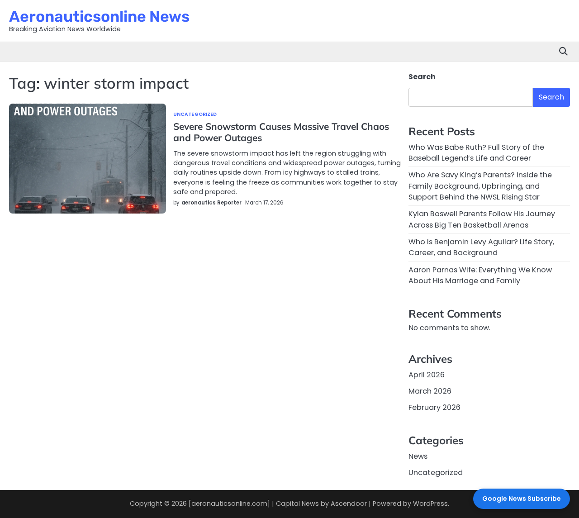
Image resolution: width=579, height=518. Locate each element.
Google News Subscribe (521, 498)
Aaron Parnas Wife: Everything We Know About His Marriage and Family (480, 275)
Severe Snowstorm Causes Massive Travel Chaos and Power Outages (281, 131)
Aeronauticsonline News (99, 16)
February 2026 (434, 407)
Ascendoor (349, 503)
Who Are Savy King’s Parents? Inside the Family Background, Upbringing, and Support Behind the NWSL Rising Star (480, 186)
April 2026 (426, 375)
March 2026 (429, 391)
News (417, 456)
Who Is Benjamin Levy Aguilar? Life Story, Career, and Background (481, 247)
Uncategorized (195, 114)
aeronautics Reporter (211, 202)
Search (422, 76)
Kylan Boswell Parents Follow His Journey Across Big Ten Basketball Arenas (481, 219)
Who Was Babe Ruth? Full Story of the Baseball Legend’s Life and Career (476, 152)
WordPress (430, 503)
